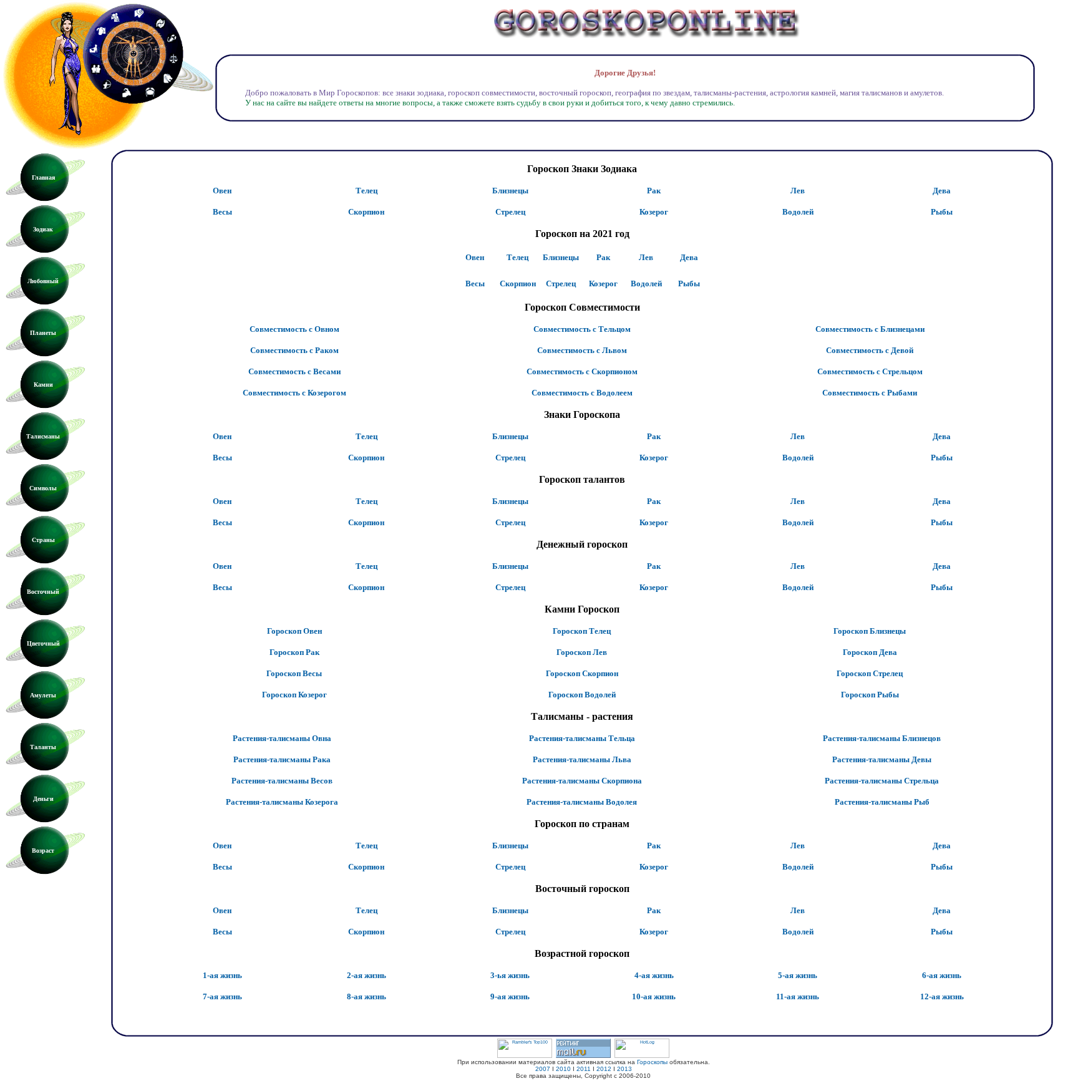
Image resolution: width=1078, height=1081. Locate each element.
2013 (624, 1068)
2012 (603, 1068)
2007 (542, 1068)
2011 (583, 1068)
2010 (563, 1068)
